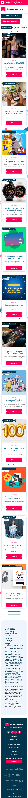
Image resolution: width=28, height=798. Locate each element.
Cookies (14, 793)
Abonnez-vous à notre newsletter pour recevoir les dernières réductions (14, 2)
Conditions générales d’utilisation (13, 789)
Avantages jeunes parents (14, 744)
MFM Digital (18, 796)
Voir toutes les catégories (11, 15)
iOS (9, 706)
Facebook (7, 704)
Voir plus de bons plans (14, 613)
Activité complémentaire (14, 742)
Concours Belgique (14, 747)
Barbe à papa (14, 754)
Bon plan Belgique (6, 27)
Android (13, 706)
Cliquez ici (14, 74)
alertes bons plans (18, 707)
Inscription (14, 761)
